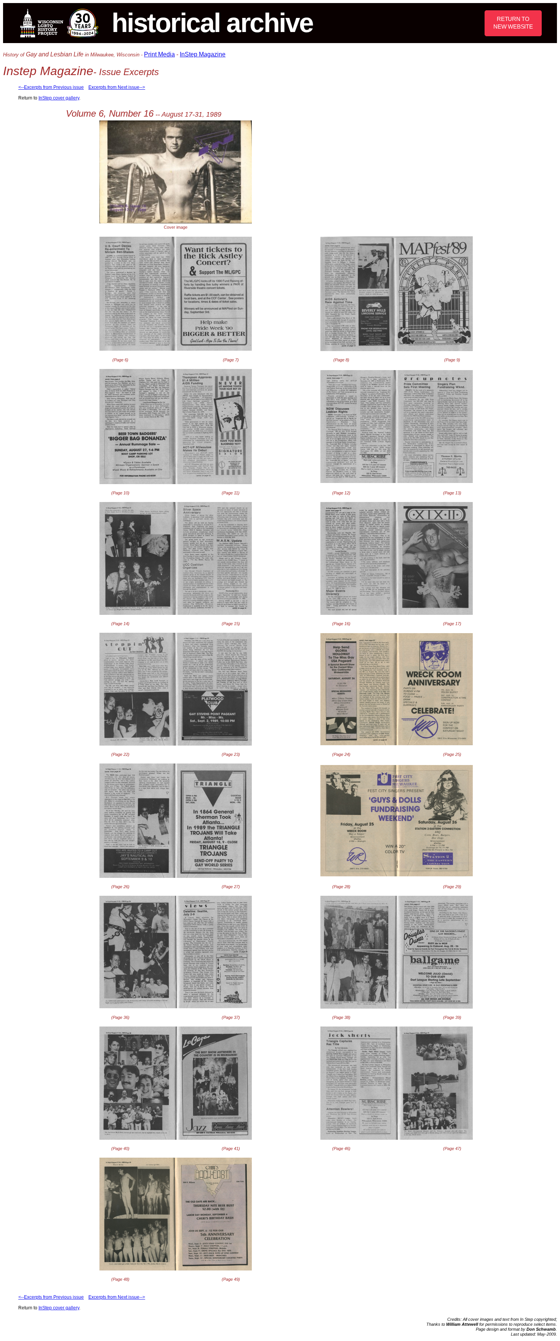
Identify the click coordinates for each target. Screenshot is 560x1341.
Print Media (159, 54)
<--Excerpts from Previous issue (51, 87)
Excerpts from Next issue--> (116, 87)
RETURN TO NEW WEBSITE (513, 23)
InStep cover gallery (58, 98)
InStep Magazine (203, 54)
